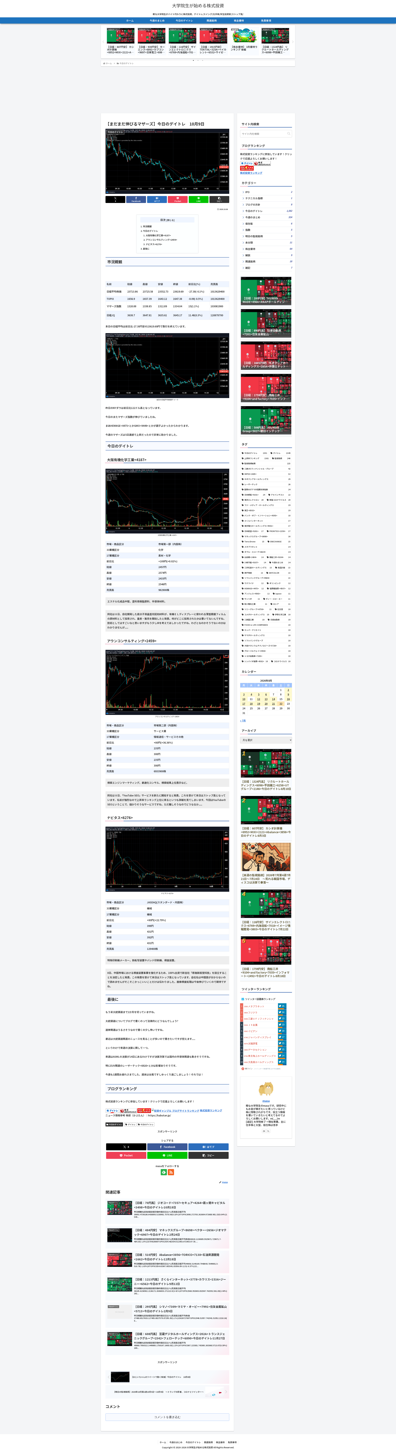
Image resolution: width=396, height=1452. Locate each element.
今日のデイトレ (150, 230)
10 (243, 699)
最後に (146, 248)
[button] (219, 199)
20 (266, 703)
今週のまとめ (175, 1442)
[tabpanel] (120, 41)
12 (258, 699)
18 (251, 703)
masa (266, 1101)
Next (292, 41)
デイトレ (131, 1124)
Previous (103, 41)
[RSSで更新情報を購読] (171, 1172)
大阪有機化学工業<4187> (158, 235)
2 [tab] (198, 60)
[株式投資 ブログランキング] (175, 1110)
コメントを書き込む (167, 1417)
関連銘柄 (208, 1442)
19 (258, 703)
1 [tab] (193, 60)
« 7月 (243, 720)
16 (288, 699)
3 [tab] (202, 60)
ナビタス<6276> (154, 244)
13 (266, 699)
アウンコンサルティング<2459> (161, 239)
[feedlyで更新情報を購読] (164, 1172)
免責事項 (232, 1442)
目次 (163, 220)
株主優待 (220, 1442)
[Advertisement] (198, 90)
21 (273, 703)
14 (273, 699)
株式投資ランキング (211, 1110)
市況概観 (147, 226)
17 (243, 703)
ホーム (163, 1442)
